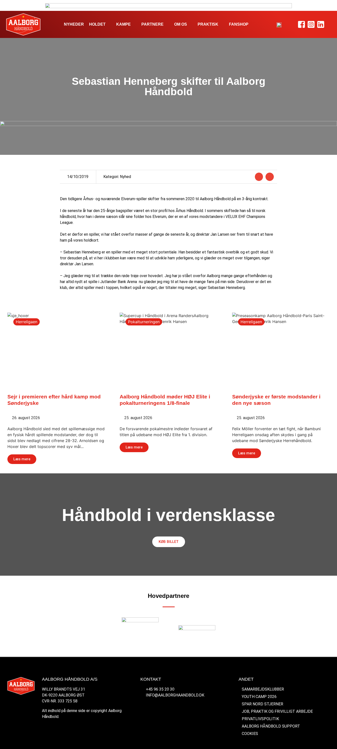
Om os (180, 24)
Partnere (152, 24)
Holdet (97, 24)
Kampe (123, 24)
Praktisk (208, 24)
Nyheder (74, 24)
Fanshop (238, 24)
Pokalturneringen (144, 321)
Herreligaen (26, 321)
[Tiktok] (330, 24)
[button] (259, 177)
